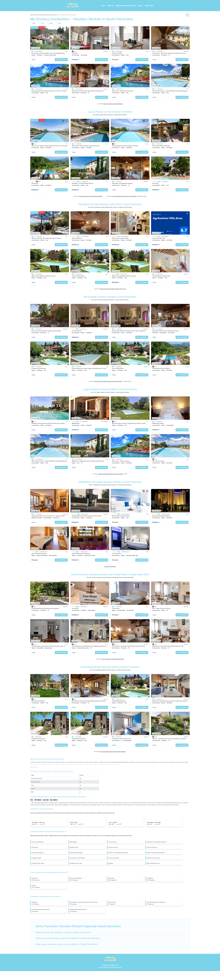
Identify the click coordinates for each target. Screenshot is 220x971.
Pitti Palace (35, 847)
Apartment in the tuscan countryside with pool (165, 330)
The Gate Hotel (116, 553)
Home (103, 6)
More (59, 23)
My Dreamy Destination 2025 (110, 965)
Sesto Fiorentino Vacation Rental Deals (113, 659)
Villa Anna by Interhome (38, 701)
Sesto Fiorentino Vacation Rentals (112, 104)
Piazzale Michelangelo (76, 852)
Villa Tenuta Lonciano (158, 461)
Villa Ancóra (35, 183)
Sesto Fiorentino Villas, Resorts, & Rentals (124, 196)
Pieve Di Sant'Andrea (37, 842)
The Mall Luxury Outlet (38, 863)
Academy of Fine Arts (76, 863)
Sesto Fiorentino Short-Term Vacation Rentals (113, 751)
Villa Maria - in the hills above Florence (82, 183)
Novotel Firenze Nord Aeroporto (121, 516)
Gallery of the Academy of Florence (118, 852)
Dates (34, 23)
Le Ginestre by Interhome (39, 368)
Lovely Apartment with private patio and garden (45, 608)
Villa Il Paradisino (77, 238)
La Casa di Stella (76, 330)
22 (80, 785)
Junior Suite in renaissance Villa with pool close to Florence (128, 646)
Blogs (140, 6)
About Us (110, 6)
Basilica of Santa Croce (153, 858)
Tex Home (74, 53)
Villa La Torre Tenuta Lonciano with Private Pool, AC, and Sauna (49, 145)
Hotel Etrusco (116, 608)
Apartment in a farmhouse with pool (122, 183)
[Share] (187, 15)
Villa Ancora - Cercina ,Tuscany (120, 461)
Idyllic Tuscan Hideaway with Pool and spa (43, 276)
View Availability (61, 59)
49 (80, 778)
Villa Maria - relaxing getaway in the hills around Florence (88, 461)
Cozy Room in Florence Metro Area (121, 738)
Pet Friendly (38, 800)
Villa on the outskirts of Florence (161, 145)
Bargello (110, 863)
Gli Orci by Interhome (118, 368)
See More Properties (110, 566)
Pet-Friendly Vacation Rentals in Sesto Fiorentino (108, 381)
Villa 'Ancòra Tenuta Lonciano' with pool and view (85, 145)
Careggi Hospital (36, 858)
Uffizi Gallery (73, 842)
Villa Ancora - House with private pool (122, 91)
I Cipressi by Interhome (78, 276)
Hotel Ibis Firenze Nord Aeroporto (81, 553)
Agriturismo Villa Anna (158, 238)
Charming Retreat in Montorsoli (161, 276)
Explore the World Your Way (126, 6)
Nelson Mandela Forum (153, 863)
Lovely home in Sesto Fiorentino (161, 368)
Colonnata (123, 56)
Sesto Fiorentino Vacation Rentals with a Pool (113, 289)
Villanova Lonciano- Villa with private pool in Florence (46, 238)
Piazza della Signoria (38, 852)
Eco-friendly (53, 800)
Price (42, 23)
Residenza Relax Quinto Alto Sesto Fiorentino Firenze (86, 516)
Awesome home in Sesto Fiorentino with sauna (125, 145)
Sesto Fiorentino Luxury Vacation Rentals (90, 196)
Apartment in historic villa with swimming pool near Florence (89, 701)
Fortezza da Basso (113, 858)
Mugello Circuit (74, 847)
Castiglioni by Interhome (119, 701)
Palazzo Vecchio (113, 847)
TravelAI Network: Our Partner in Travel (110, 967)
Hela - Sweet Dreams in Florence (161, 608)
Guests (51, 23)
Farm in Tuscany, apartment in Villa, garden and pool (46, 330)
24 (80, 782)
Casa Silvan (75, 608)
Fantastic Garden (117, 53)
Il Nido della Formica (158, 423)
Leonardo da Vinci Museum (77, 858)
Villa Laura (155, 183)
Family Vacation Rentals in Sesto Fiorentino (111, 474)
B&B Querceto (76, 423)
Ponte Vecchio (112, 842)
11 (80, 788)
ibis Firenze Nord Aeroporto (39, 553)
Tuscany (33, 56)
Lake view (46, 800)
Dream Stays (149, 6)
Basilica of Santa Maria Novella (155, 852)
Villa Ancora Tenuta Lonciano (120, 238)
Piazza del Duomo (152, 847)
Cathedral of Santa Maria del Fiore (156, 842)
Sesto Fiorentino (40, 56)
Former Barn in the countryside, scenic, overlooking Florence (48, 53)
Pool (31, 800)
